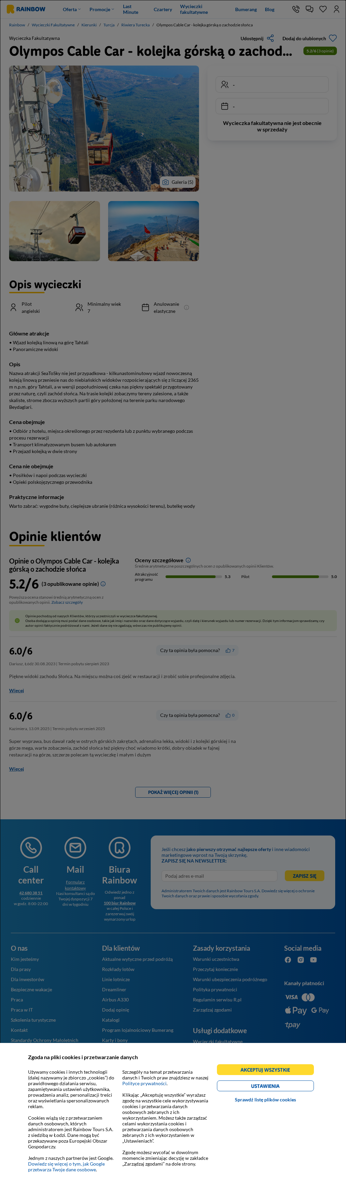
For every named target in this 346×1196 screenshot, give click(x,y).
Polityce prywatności (144, 1083)
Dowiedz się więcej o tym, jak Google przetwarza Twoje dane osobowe (66, 1166)
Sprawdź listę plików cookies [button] (265, 1099)
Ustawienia (277, 1087)
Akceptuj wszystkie (268, 1071)
